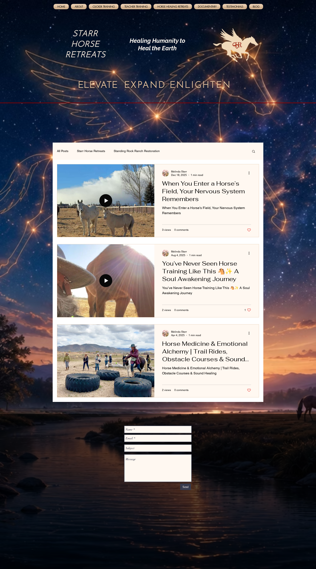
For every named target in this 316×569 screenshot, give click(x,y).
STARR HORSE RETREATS (85, 44)
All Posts (62, 151)
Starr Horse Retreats (91, 151)
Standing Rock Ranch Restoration (137, 151)
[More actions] (250, 173)
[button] (254, 151)
